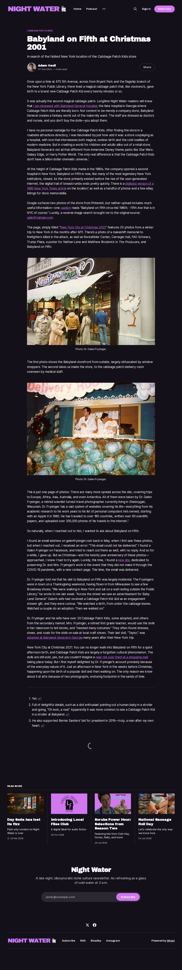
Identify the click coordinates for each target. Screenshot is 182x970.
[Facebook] (94, 925)
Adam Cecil (47, 65)
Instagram (113, 940)
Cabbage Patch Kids (40, 31)
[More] (104, 9)
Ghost (171, 940)
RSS (83, 940)
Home (77, 8)
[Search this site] (135, 9)
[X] (87, 925)
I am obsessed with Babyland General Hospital (65, 106)
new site (124, 560)
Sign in (146, 8)
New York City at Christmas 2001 (82, 227)
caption (66, 208)
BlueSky (96, 940)
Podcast (91, 8)
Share (147, 67)
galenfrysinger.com (40, 217)
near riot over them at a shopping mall (122, 657)
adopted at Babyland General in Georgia (54, 637)
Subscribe (164, 8)
